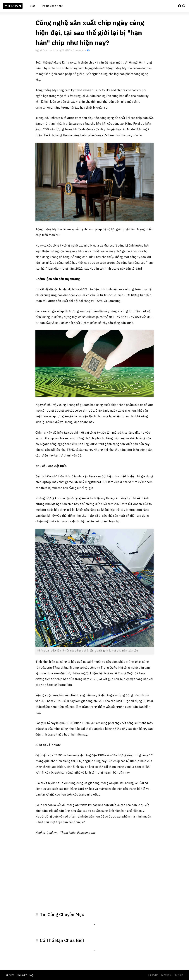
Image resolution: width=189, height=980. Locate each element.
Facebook (166, 975)
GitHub (179, 975)
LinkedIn (153, 975)
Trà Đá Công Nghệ (52, 6)
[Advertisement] (94, 878)
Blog (32, 6)
